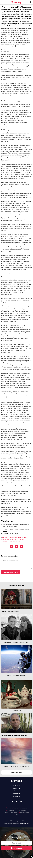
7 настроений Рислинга (19, 808)
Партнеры (16, 794)
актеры (4, 537)
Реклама (16, 791)
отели (8, 808)
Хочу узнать (16, 848)
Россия (13, 539)
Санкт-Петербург (21, 810)
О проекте (16, 785)
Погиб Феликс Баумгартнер (16, 675)
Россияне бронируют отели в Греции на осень (16, 530)
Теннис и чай (16, 711)
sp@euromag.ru (24, 823)
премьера (5, 539)
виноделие (10, 810)
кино (24, 537)
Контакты (16, 788)
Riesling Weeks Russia (10, 812)
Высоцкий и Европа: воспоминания (16, 642)
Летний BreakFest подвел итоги (13, 533)
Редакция (16, 796)
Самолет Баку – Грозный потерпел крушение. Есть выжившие (16, 767)
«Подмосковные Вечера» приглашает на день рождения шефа (16, 525)
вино (17, 814)
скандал (21, 539)
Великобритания (15, 537)
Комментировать (11, 572)
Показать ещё (16, 772)
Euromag (16, 2)
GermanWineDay (24, 812)
